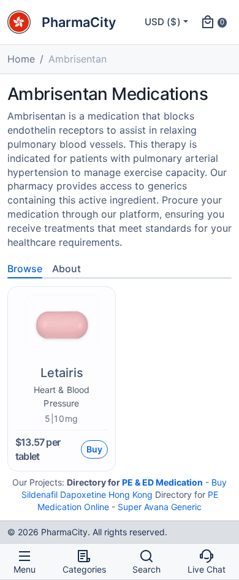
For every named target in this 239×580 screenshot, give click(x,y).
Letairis (61, 372)
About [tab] (66, 268)
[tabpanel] (119, 375)
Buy (94, 449)
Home (21, 59)
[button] (213, 22)
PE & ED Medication (162, 482)
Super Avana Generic (160, 507)
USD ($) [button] (163, 22)
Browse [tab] (24, 268)
